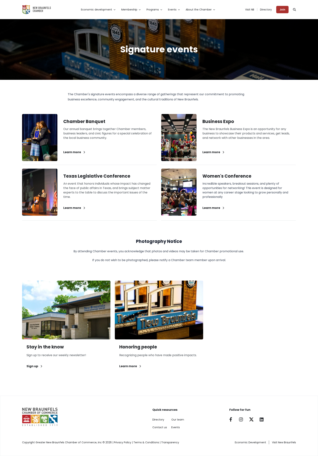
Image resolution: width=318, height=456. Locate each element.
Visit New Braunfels (284, 442)
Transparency (170, 442)
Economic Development (250, 442)
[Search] (294, 9)
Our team (177, 419)
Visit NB (249, 9)
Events (175, 427)
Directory (266, 9)
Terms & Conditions (146, 442)
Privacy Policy (122, 442)
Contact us (159, 427)
